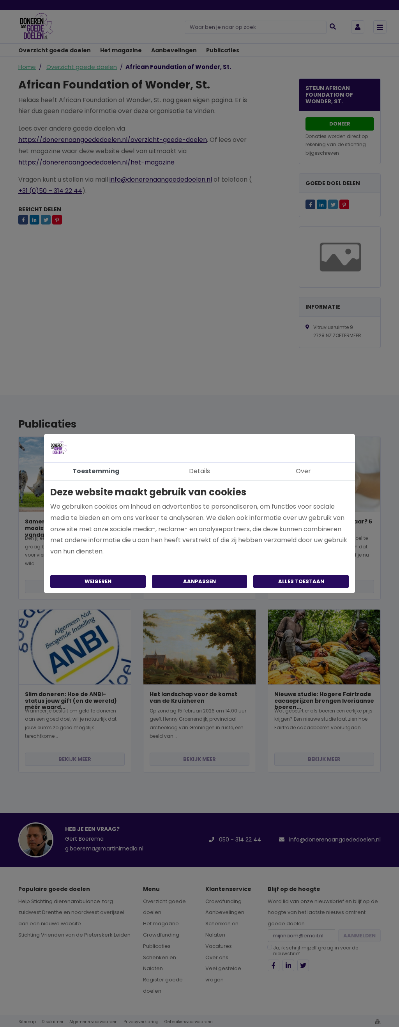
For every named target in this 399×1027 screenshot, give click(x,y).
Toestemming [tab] (96, 471)
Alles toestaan (301, 581)
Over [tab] (303, 471)
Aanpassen (199, 581)
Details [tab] (199, 471)
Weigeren (98, 581)
